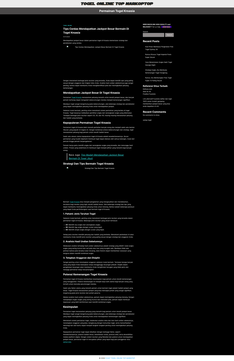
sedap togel (147, 120)
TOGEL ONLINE (67, 25)
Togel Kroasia (76, 97)
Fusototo (156, 99)
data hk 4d (147, 91)
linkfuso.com (147, 89)
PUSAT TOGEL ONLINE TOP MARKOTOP (120, 358)
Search (145, 32)
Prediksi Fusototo (149, 94)
